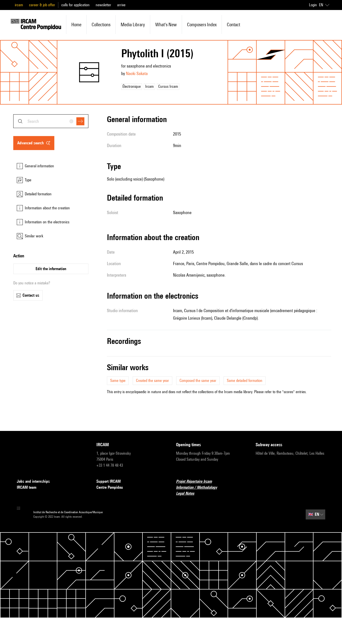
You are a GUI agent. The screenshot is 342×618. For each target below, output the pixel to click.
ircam (19, 5)
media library (133, 24)
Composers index (202, 24)
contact (233, 24)
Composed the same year (198, 380)
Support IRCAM (108, 481)
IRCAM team (26, 487)
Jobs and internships (33, 481)
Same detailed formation (244, 380)
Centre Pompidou (109, 487)
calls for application (75, 5)
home (76, 24)
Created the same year (152, 380)
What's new (166, 24)
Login (313, 5)
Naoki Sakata (137, 73)
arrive (121, 5)
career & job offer (42, 5)
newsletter (103, 5)
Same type (117, 380)
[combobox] (50, 121)
